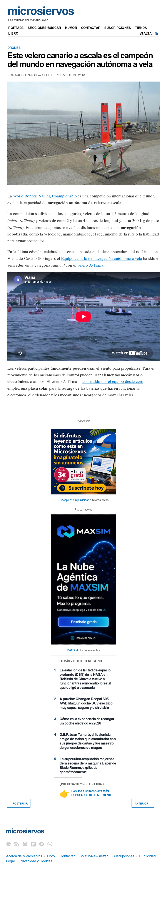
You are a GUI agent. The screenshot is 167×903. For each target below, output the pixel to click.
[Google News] (8, 844)
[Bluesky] (25, 844)
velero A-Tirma (90, 265)
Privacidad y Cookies (36, 860)
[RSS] (16, 844)
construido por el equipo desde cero (112, 381)
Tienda (141, 27)
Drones (14, 47)
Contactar (90, 27)
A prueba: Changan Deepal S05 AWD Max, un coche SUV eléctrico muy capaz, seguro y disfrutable (86, 703)
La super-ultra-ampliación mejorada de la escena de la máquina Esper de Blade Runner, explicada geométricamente (88, 765)
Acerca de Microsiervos (24, 855)
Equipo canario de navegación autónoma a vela (101, 258)
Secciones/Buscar (44, 27)
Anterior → (143, 803)
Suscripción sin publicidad (73, 500)
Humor (71, 27)
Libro (13, 33)
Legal (10, 860)
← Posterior (18, 803)
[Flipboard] (33, 844)
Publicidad (147, 855)
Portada (15, 27)
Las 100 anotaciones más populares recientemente (91, 793)
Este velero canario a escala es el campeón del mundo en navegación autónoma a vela (80, 59)
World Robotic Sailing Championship (45, 196)
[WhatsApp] (49, 844)
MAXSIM (72, 650)
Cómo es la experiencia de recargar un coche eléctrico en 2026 (87, 721)
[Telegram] (41, 844)
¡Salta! (146, 33)
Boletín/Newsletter (93, 855)
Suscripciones (117, 27)
